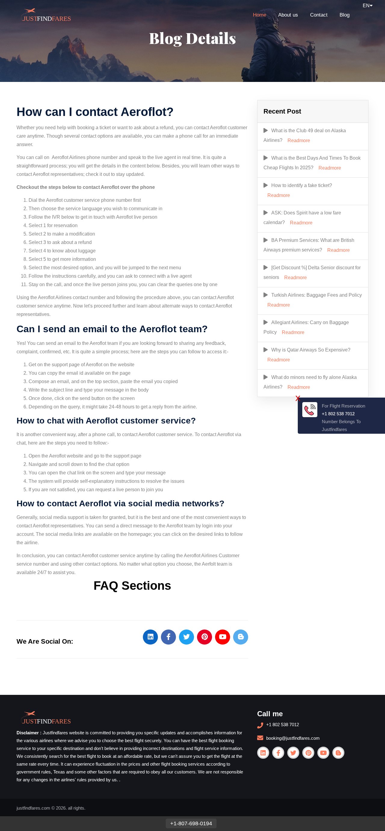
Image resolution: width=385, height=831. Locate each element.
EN (366, 5)
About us (288, 15)
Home (259, 15)
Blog (345, 15)
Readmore (299, 140)
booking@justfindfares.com (293, 738)
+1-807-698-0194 (191, 823)
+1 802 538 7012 (282, 724)
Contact (319, 15)
